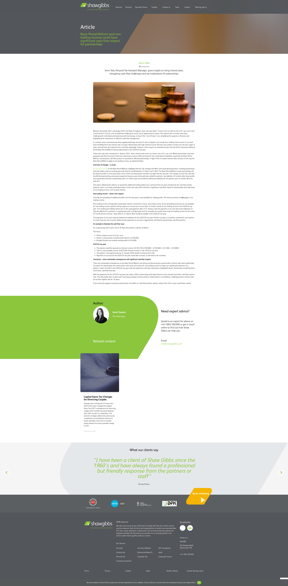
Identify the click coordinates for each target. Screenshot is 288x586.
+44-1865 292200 (187, 554)
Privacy (107, 571)
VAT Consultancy (164, 548)
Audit (160, 552)
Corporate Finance (165, 556)
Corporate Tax (142, 556)
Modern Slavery (172, 571)
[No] (285, 582)
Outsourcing (120, 552)
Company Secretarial (123, 561)
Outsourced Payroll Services (146, 552)
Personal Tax (120, 556)
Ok (199, 582)
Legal (148, 571)
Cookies (128, 571)
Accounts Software (144, 548)
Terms (86, 571)
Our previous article (100, 168)
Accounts (119, 548)
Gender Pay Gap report (195, 571)
